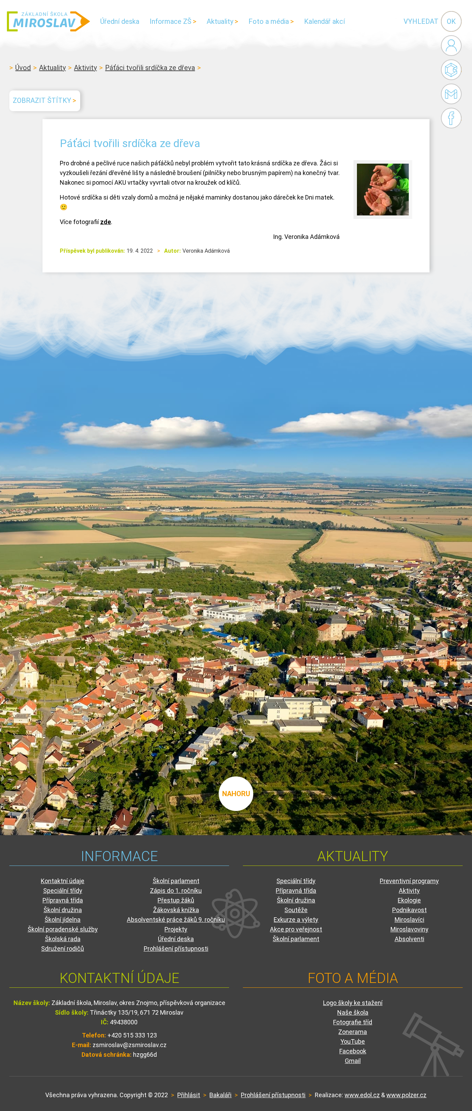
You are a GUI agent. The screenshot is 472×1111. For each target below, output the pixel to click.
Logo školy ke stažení (353, 1002)
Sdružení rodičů (62, 948)
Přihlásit (188, 1095)
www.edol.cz (362, 1095)
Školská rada (63, 939)
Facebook (451, 118)
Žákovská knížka (176, 910)
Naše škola (352, 1012)
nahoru (236, 794)
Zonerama (352, 1031)
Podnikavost (409, 910)
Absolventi (409, 939)
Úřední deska (119, 21)
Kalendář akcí (324, 21)
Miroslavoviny (409, 929)
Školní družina (63, 910)
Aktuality (220, 21)
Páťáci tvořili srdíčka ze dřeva (150, 68)
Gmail (449, 94)
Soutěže (296, 910)
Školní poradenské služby (63, 929)
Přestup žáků (176, 900)
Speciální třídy (62, 890)
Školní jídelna (63, 919)
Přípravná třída (63, 900)
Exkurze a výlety (296, 919)
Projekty (175, 929)
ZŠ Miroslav (48, 21)
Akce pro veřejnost (296, 929)
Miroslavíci (409, 919)
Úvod (23, 68)
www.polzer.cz (406, 1095)
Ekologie (409, 900)
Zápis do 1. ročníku (176, 890)
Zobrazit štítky (42, 100)
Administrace (451, 45)
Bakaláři (451, 70)
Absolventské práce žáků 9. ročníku (176, 919)
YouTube (352, 1041)
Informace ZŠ (170, 21)
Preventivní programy (409, 881)
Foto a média (268, 21)
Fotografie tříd (352, 1022)
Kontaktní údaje (62, 881)
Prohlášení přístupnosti (176, 948)
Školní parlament (176, 881)
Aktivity (85, 68)
